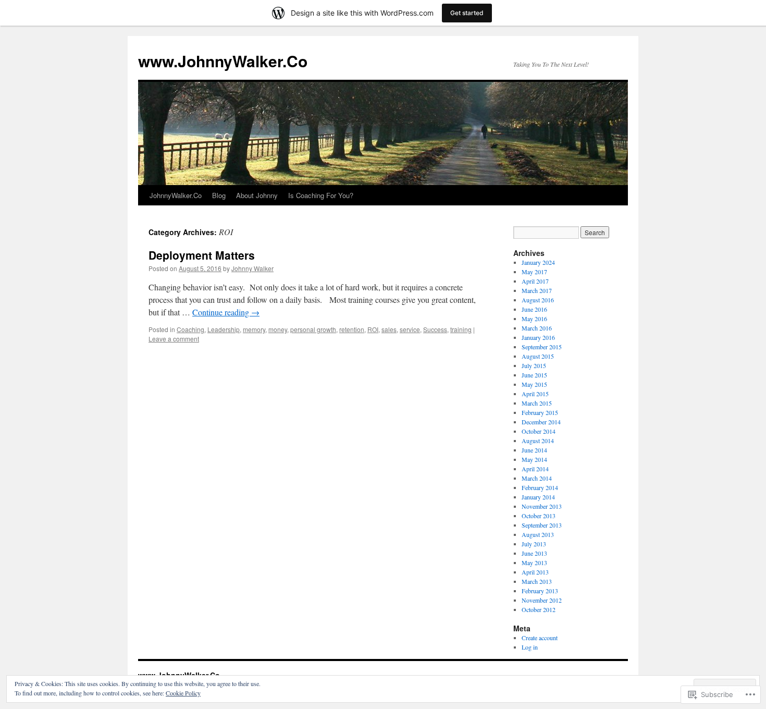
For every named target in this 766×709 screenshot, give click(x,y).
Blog (219, 195)
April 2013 (535, 572)
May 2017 (534, 271)
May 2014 (534, 459)
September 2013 (542, 525)
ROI (372, 329)
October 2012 (538, 609)
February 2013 (540, 590)
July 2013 (534, 544)
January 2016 (538, 337)
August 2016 (538, 300)
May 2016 (534, 318)
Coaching (190, 329)
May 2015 (534, 384)
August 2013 (538, 534)
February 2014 (540, 487)
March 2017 (537, 290)
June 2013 (534, 553)
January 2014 (538, 497)
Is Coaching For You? (320, 195)
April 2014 (535, 468)
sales (389, 329)
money (277, 329)
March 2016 (537, 328)
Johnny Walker (252, 268)
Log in (530, 647)
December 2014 (541, 422)
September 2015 (542, 347)
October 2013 (538, 515)
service (410, 329)
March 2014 (537, 478)
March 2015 (537, 403)
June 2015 (534, 375)
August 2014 (538, 440)
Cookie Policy (183, 693)
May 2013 (534, 562)
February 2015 (540, 412)
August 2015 (538, 356)
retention (351, 329)
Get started (467, 13)
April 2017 (535, 281)
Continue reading (226, 312)
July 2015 (534, 365)
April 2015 (535, 393)
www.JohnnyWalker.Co (222, 61)
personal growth (313, 329)
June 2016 (534, 309)
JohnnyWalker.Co (176, 195)
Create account (540, 637)
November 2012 (542, 600)
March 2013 (537, 581)
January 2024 (538, 262)
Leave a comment (174, 338)
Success (435, 329)
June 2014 (534, 450)
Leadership (223, 329)
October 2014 (538, 431)
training (461, 329)
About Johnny (257, 195)
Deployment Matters (202, 255)
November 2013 (542, 506)
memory (254, 329)
